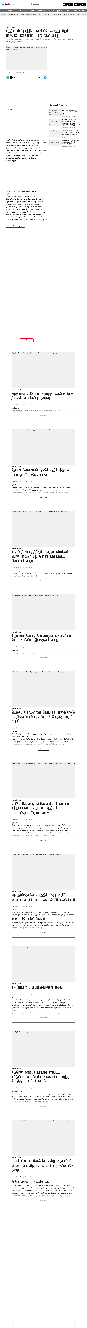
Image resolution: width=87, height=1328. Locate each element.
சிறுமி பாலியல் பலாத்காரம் (15, 226)
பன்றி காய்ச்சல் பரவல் (43, 739)
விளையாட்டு (41, 11)
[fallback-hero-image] (55, 112)
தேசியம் (18, 11)
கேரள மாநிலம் (17, 1094)
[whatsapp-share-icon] (7, 78)
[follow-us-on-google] (45, 77)
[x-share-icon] (11, 78)
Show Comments (26, 340)
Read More (43, 415)
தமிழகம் (10, 11)
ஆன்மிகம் (59, 11)
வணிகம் (67, 11)
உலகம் (26, 11)
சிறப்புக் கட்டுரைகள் (79, 11)
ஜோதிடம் (51, 11)
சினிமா (32, 11)
